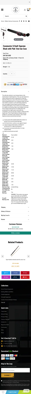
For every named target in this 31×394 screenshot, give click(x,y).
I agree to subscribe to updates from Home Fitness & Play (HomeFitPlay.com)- (16, 381)
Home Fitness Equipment (7, 289)
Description (4, 91)
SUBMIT (7, 375)
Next (28, 256)
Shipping (3, 207)
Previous (2, 256)
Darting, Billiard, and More (7, 291)
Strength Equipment (6, 297)
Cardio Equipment (5, 294)
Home (2, 21)
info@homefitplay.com (8, 341)
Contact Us (3, 322)
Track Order (4, 311)
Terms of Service (5, 319)
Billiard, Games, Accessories (11, 21)
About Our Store (5, 324)
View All (3, 302)
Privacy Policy (4, 316)
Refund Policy (4, 314)
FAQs (2, 330)
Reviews (3, 219)
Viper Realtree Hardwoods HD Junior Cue (15, 259)
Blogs (2, 332)
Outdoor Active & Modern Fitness (9, 299)
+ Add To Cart (12, 392)
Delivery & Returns (5, 211)
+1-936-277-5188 (7, 343)
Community (4, 327)
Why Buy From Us (5, 215)
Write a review (15, 233)
